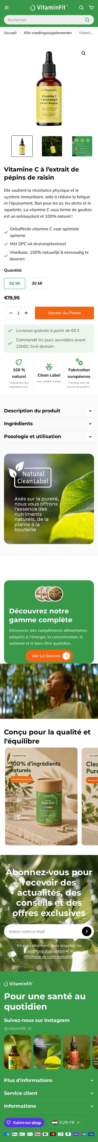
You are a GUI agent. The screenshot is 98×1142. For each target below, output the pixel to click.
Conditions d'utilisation (45, 951)
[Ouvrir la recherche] (81, 8)
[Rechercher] (87, 19)
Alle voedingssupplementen (48, 32)
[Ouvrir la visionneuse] (83, 53)
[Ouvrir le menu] (7, 8)
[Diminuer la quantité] (9, 313)
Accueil (10, 32)
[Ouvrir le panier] (91, 8)
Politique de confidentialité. (49, 956)
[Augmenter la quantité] (27, 313)
